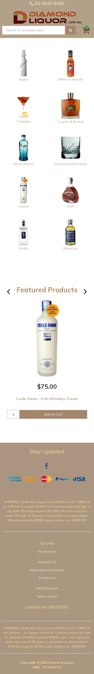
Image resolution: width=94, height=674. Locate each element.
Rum (70, 206)
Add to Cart (53, 414)
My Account (47, 551)
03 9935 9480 (49, 3)
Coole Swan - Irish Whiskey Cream (47, 398)
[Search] (70, 30)
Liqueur (23, 206)
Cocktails (23, 122)
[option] (47, 361)
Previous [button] (11, 293)
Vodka (24, 248)
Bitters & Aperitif (70, 79)
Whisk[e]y (70, 248)
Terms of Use (47, 596)
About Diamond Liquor (47, 570)
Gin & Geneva (23, 164)
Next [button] (88, 293)
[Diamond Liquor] (47, 17)
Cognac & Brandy (70, 122)
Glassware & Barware (70, 164)
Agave (24, 79)
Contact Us (47, 578)
